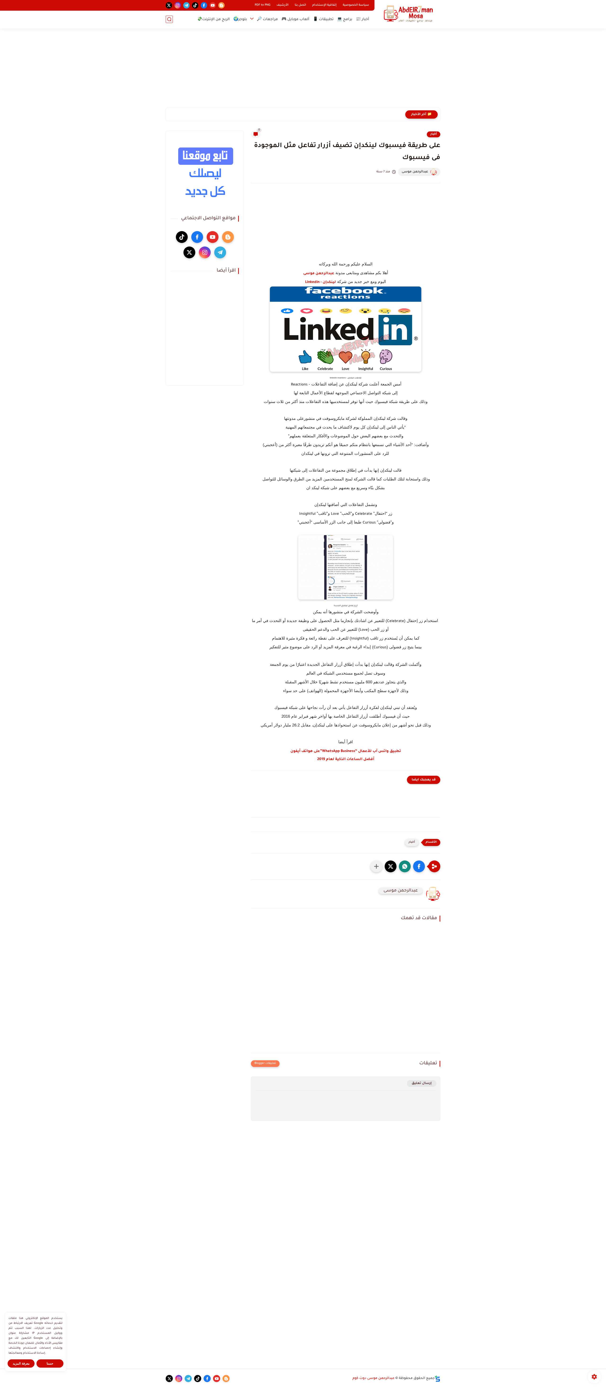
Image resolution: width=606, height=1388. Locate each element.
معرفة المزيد (21, 1363)
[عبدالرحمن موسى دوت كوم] (408, 13)
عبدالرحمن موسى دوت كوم (373, 1378)
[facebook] (204, 5)
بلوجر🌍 (240, 20)
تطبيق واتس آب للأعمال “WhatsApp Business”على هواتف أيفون (345, 751)
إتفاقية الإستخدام (324, 5)
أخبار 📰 (362, 20)
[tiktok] (195, 5)
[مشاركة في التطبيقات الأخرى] (376, 866)
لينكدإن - (328, 282)
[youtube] (212, 5)
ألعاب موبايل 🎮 (295, 20)
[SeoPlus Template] (437, 1378)
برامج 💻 (344, 20)
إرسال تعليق (422, 1083)
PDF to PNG (262, 5)
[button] (419, 866)
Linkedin (312, 282)
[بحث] (169, 19)
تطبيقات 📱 (323, 20)
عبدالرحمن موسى (318, 274)
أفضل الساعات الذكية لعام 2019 (345, 759)
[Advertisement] (303, 71)
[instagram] (177, 5)
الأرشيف (282, 5)
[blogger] (221, 5)
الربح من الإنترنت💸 (213, 20)
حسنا (50, 1363)
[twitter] (169, 5)
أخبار (433, 134)
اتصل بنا (300, 5)
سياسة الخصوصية (356, 5)
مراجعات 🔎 (267, 20)
